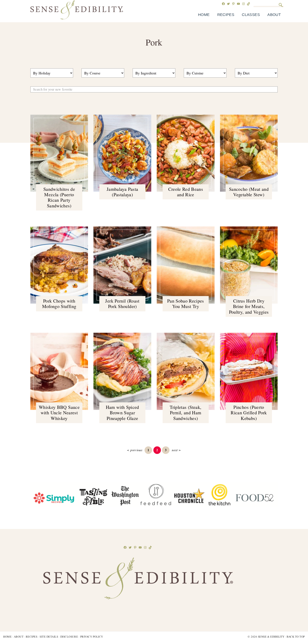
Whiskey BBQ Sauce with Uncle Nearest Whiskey (59, 412)
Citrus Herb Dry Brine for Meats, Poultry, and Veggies (249, 306)
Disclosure (69, 636)
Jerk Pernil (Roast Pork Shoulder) (122, 303)
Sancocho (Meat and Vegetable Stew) (249, 192)
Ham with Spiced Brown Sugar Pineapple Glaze (122, 412)
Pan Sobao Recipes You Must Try (185, 303)
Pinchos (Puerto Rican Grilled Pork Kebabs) (249, 412)
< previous (134, 450)
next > (176, 450)
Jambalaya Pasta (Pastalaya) (122, 192)
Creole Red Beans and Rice (185, 192)
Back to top (296, 636)
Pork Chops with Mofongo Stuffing (59, 303)
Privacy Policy (91, 636)
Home (7, 636)
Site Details (49, 636)
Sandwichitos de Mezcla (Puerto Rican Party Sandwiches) (59, 197)
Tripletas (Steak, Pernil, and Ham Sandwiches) (185, 412)
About (19, 636)
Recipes (32, 636)
